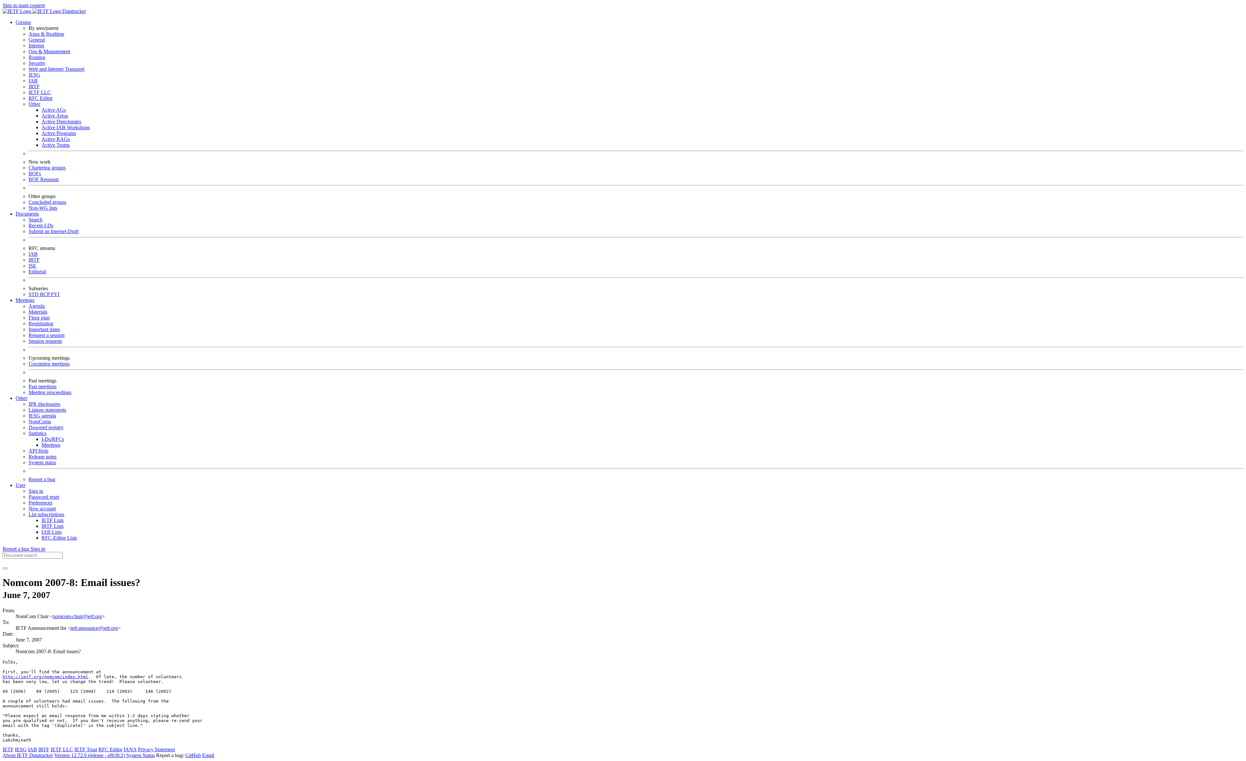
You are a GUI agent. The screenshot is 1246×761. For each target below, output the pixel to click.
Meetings (51, 445)
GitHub (193, 755)
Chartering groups (47, 167)
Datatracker (73, 11)
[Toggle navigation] (5, 568)
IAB (33, 80)
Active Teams (56, 145)
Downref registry (46, 427)
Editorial (37, 271)
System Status (140, 755)
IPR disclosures (44, 404)
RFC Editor (41, 98)
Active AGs (54, 110)
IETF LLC (40, 92)
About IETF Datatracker (28, 755)
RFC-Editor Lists (59, 538)
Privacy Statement (156, 749)
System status (42, 462)
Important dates (44, 329)
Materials (38, 312)
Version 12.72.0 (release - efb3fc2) (90, 755)
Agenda (37, 306)
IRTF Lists (53, 526)
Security (37, 63)
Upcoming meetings (49, 364)
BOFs (35, 173)
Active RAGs (56, 139)
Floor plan (39, 317)
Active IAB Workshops (66, 127)
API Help (38, 451)
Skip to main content (24, 5)
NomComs (40, 421)
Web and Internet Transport (56, 69)
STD (34, 294)
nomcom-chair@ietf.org (77, 616)
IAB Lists (52, 532)
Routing (37, 57)
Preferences (40, 502)
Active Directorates (61, 121)
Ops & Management (49, 51)
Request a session (47, 335)
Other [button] (21, 398)
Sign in (36, 491)
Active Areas (55, 116)
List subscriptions (46, 514)
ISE (32, 265)
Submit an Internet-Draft (54, 231)
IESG (34, 75)
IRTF (34, 86)
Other (34, 104)
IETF (8, 749)
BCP (45, 294)
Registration (41, 323)
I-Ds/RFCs (53, 439)
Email (208, 755)
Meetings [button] (25, 300)
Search (36, 219)
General (37, 40)
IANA (130, 749)
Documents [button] (27, 214)
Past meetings (42, 386)
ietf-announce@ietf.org (94, 628)
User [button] (20, 485)
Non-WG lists (43, 208)
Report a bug (42, 479)
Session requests (45, 341)
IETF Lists (53, 520)
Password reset (44, 497)
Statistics (37, 433)
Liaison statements (47, 410)
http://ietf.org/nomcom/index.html (45, 676)
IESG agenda (42, 415)
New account (42, 508)
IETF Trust (85, 749)
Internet (36, 45)
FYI (55, 294)
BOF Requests (44, 179)
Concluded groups (47, 202)
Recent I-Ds (41, 225)
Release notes (42, 456)
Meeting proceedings (50, 392)
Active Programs (59, 133)
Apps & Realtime (46, 34)
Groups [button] (23, 22)
